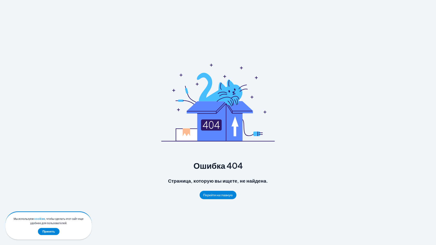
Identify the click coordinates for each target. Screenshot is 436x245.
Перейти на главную (218, 195)
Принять (48, 231)
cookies (39, 218)
